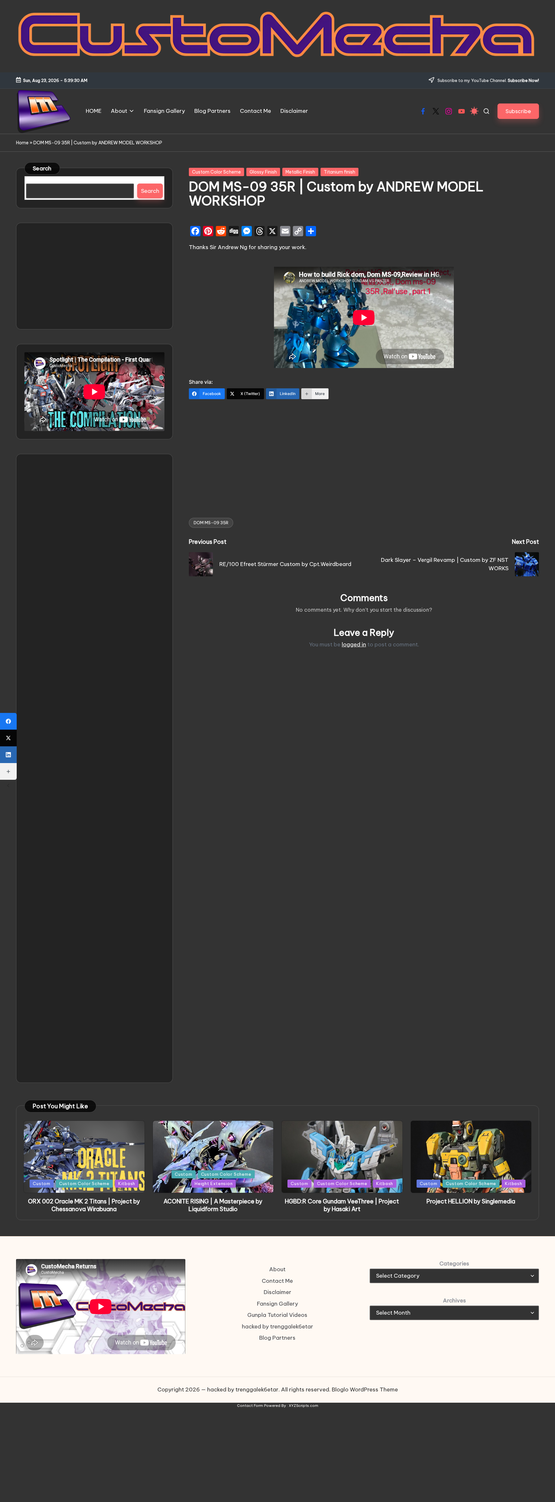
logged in (354, 644)
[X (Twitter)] (8, 738)
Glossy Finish (263, 172)
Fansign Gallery (277, 1303)
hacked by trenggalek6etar (277, 1326)
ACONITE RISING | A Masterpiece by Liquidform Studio (212, 1205)
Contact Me (277, 1280)
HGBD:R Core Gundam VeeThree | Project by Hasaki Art (342, 1205)
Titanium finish (339, 172)
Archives (454, 1300)
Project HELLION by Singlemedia (471, 1201)
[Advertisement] (364, 454)
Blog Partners (277, 1337)
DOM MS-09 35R (211, 522)
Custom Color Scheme (216, 172)
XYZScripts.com (303, 1405)
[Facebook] (8, 721)
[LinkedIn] (8, 754)
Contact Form (250, 1405)
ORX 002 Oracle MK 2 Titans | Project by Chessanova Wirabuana (84, 1205)
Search (42, 168)
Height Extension (214, 1183)
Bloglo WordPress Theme (365, 1389)
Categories (454, 1263)
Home (22, 143)
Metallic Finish (300, 172)
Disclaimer (277, 1292)
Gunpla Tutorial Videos (277, 1314)
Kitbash (126, 1183)
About (277, 1269)
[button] (518, 111)
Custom (41, 1183)
